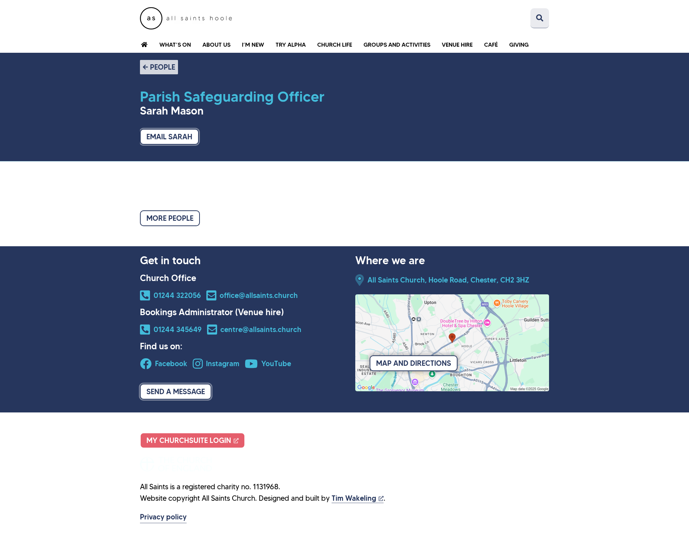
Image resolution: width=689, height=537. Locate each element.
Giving (519, 44)
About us (216, 44)
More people (169, 218)
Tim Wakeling (354, 498)
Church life (334, 44)
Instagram (222, 363)
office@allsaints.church (259, 295)
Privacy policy (163, 517)
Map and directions (413, 363)
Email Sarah (169, 136)
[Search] (539, 18)
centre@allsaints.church (260, 329)
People (162, 67)
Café (491, 44)
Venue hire (457, 44)
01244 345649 (178, 329)
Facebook (171, 363)
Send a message (175, 391)
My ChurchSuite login (188, 440)
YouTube (276, 363)
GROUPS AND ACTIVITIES (397, 44)
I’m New (253, 44)
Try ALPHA (291, 44)
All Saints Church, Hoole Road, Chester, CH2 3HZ (448, 280)
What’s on (175, 44)
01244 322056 (177, 295)
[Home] (186, 18)
